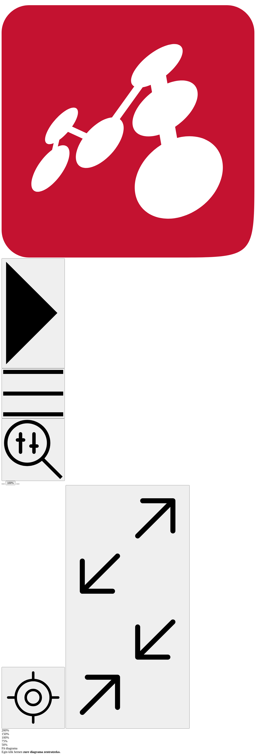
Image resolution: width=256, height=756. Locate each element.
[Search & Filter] (33, 449)
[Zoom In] (17, 484)
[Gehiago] (33, 393)
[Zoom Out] (3, 484)
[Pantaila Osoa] (128, 607)
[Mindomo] (128, 256)
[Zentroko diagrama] (33, 698)
